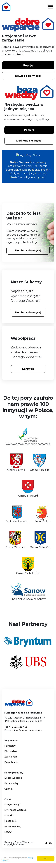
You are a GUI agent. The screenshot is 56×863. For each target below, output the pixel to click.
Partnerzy (10, 745)
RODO (8, 831)
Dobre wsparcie (13, 777)
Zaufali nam (10, 756)
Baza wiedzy (11, 783)
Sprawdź (28, 368)
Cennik (8, 788)
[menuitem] (28, 745)
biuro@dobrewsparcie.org (27, 730)
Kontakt (8, 815)
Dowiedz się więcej (28, 75)
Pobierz (29, 130)
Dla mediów (11, 751)
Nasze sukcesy (12, 826)
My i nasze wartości (15, 810)
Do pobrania (11, 762)
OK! (45, 858)
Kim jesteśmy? (12, 804)
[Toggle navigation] (50, 6)
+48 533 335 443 (18, 726)
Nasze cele (10, 820)
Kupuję (28, 65)
